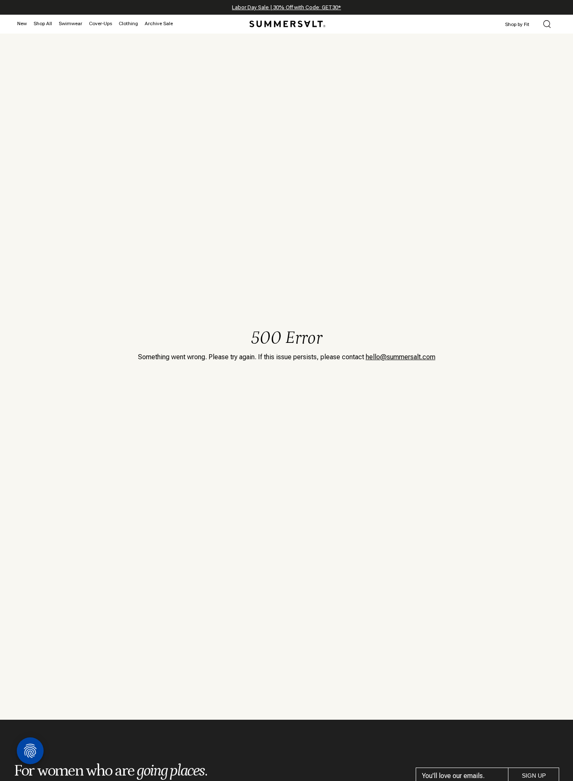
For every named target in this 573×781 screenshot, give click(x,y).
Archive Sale (159, 23)
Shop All (43, 23)
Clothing (128, 23)
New (22, 23)
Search (547, 24)
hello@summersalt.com (400, 357)
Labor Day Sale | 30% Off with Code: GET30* (286, 7)
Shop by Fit (517, 24)
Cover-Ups (100, 23)
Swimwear (70, 23)
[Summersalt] (286, 21)
